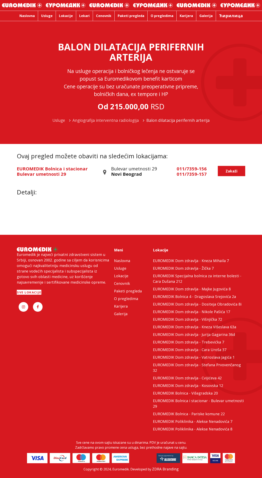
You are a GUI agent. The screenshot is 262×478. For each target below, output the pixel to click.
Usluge (120, 268)
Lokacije (121, 275)
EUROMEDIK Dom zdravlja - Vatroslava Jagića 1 (194, 357)
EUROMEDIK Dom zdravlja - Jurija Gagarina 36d (194, 334)
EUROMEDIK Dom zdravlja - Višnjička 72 (187, 319)
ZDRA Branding (165, 469)
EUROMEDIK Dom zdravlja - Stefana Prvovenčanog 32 (197, 367)
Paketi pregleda (128, 291)
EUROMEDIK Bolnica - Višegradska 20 (185, 393)
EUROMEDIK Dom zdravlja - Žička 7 (183, 268)
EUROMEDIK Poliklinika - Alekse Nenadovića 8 (192, 429)
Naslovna (122, 260)
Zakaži (231, 171)
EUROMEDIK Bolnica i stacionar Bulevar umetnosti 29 (52, 171)
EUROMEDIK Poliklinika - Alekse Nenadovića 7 (192, 421)
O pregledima (126, 298)
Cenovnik (122, 283)
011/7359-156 (192, 168)
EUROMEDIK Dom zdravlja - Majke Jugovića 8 (192, 288)
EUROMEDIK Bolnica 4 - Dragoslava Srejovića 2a (194, 296)
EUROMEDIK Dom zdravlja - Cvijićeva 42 (187, 377)
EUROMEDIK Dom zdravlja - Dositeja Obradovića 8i (197, 304)
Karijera (121, 306)
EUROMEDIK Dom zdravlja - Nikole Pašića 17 (191, 311)
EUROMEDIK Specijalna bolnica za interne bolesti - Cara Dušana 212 (197, 278)
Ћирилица (231, 15)
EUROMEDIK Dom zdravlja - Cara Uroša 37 (189, 349)
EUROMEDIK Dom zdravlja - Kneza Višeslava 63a (194, 326)
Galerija (121, 313)
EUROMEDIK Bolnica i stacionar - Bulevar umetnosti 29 (198, 403)
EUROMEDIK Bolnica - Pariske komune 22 (189, 413)
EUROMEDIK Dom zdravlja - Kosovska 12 (188, 385)
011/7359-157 (192, 174)
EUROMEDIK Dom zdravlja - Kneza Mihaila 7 (191, 260)
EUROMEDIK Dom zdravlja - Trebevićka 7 (188, 342)
